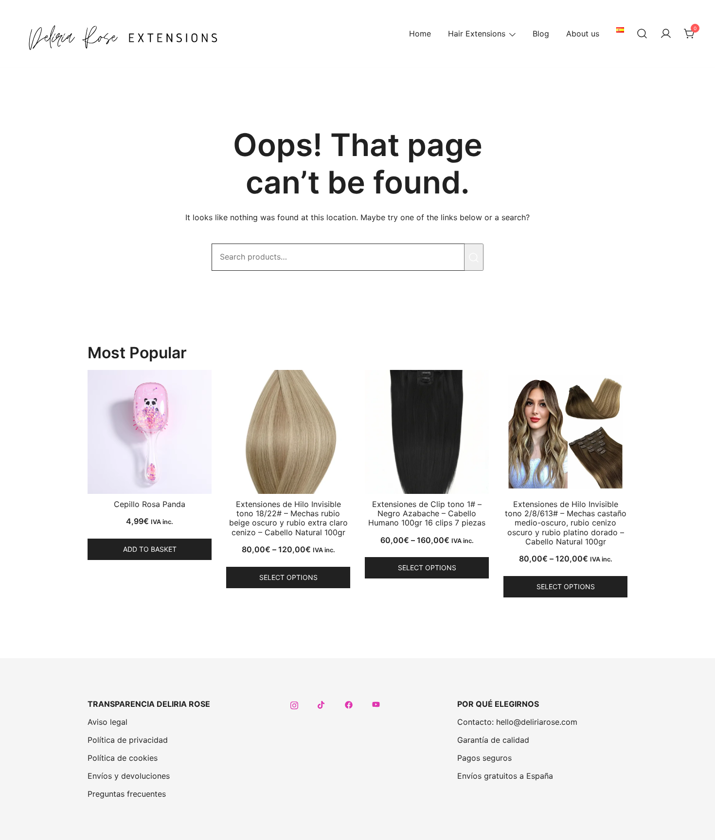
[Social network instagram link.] (294, 704)
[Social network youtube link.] (376, 704)
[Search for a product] (642, 34)
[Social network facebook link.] (349, 704)
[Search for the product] (473, 257)
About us (582, 33)
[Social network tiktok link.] (321, 704)
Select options (288, 577)
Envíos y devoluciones (129, 776)
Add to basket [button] (150, 549)
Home (420, 33)
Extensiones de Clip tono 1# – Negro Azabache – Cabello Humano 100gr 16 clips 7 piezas (426, 513)
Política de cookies (123, 758)
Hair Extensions (476, 33)
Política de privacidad (128, 740)
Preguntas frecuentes (127, 794)
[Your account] (666, 34)
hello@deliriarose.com (536, 722)
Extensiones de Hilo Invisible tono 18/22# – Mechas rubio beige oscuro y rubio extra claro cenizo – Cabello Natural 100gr (288, 518)
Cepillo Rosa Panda (149, 504)
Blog (541, 33)
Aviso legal (107, 722)
